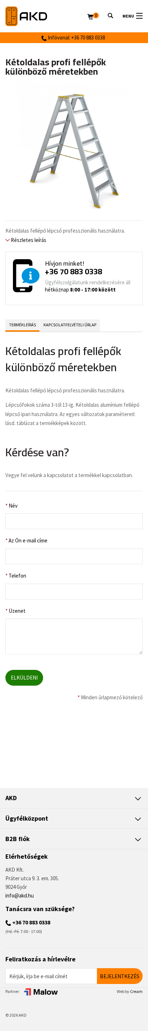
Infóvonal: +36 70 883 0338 (76, 37)
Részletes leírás (28, 240)
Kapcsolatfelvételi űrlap (69, 324)
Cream (136, 991)
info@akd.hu (19, 895)
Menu (128, 16)
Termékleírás (22, 324)
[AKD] (46, 16)
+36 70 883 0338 (73, 271)
